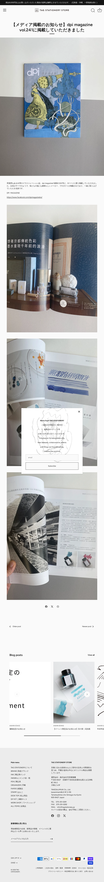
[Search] (93, 11)
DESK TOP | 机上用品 (19, 796)
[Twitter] (64, 816)
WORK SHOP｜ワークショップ (23, 803)
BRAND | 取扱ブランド (20, 771)
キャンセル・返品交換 (85, 868)
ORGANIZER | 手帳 (18, 785)
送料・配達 (59, 868)
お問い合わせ (88, 871)
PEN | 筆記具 (16, 782)
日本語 (13, 863)
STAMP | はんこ (17, 792)
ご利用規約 (39, 868)
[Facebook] (52, 816)
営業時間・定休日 (71, 868)
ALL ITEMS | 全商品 (18, 806)
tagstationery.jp (68, 807)
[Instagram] (58, 816)
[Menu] (5, 10)
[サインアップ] (51, 839)
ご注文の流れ (49, 868)
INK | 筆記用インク (18, 775)
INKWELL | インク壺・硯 (20, 778)
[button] (17, 694)
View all (91, 655)
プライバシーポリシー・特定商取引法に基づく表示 (65, 871)
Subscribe (52, 466)
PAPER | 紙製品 (17, 789)
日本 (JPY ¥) (15, 858)
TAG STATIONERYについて (21, 768)
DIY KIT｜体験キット (19, 799)
